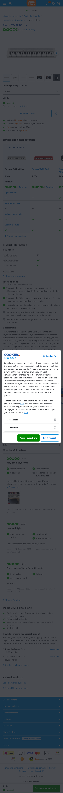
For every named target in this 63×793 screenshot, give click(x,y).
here (22, 403)
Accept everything (28, 438)
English (49, 356)
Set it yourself (49, 438)
